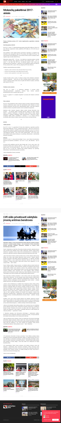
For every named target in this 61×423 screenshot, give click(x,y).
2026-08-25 (48, 409)
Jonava (14, 4)
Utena (46, 4)
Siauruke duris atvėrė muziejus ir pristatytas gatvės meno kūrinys (52, 27)
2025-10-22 (17, 200)
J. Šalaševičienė (7, 16)
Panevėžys (4, 4)
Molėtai (27, 4)
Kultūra (30, 1)
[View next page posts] (22, 203)
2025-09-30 (30, 199)
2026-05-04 (28, 160)
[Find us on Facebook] (55, 1)
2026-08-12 (30, 377)
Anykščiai (8, 4)
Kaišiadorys (20, 4)
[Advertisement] (30, 210)
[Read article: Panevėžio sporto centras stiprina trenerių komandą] (44, 23)
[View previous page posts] (20, 203)
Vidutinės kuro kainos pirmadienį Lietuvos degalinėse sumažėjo (8, 389)
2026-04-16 (5, 185)
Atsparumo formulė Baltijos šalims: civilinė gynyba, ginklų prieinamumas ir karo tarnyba (33, 196)
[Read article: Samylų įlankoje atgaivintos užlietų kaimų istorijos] (44, 12)
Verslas (16, 223)
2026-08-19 (17, 376)
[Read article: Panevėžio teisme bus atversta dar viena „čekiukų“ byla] (8, 191)
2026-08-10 (5, 391)
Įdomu (27, 1)
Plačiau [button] (44, 414)
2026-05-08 (10, 161)
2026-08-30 (49, 52)
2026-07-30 (17, 392)
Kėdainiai (17, 4)
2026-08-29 (49, 56)
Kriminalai (23, 1)
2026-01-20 (30, 183)
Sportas (19, 1)
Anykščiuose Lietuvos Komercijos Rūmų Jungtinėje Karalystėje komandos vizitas (8, 373)
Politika (16, 16)
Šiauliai (40, 4)
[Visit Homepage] (8, 1)
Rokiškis (37, 4)
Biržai (11, 4)
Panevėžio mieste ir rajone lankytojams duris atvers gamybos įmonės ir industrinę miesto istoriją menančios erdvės (33, 374)
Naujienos (15, 1)
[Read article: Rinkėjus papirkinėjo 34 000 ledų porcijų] (33, 176)
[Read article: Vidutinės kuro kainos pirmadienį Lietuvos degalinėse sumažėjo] (8, 383)
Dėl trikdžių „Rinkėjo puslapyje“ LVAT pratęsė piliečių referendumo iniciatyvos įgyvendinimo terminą (33, 158)
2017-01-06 (13, 16)
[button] (44, 415)
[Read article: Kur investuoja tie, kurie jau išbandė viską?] (43, 409)
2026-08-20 (5, 375)
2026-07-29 (30, 391)
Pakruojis (30, 4)
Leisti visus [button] (55, 419)
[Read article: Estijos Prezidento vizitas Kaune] (21, 176)
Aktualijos (6, 370)
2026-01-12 (5, 198)
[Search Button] (57, 1)
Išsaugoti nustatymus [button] (47, 419)
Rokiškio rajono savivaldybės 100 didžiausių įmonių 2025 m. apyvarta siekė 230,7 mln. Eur (33, 389)
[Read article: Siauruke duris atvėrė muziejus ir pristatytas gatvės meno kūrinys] (44, 28)
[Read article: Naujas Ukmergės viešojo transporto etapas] (44, 69)
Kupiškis (24, 4)
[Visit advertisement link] (49, 83)
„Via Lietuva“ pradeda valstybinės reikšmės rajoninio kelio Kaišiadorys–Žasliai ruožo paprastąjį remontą (52, 34)
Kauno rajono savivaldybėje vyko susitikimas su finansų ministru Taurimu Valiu (52, 17)
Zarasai (49, 4)
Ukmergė (43, 4)
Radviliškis (33, 4)
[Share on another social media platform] (38, 166)
